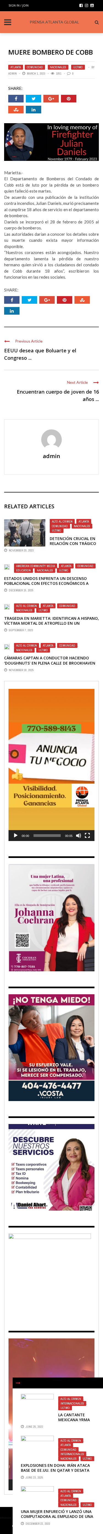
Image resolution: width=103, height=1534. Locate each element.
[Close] (18, 1382)
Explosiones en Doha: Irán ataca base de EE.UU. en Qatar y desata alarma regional (55, 1470)
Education (23, 570)
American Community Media (35, 566)
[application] (51, 765)
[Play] (15, 835)
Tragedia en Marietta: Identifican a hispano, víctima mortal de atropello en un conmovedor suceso (51, 623)
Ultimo (78, 67)
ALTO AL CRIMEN (62, 521)
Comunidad (35, 67)
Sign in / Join (19, 5)
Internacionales (72, 1403)
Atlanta (15, 67)
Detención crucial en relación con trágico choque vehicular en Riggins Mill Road (73, 546)
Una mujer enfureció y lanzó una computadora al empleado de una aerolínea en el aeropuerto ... (57, 1516)
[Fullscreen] (87, 835)
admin (12, 73)
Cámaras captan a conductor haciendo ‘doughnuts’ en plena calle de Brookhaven (49, 660)
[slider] (47, 835)
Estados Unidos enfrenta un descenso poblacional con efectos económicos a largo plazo (46, 583)
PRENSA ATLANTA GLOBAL (54, 22)
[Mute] (78, 835)
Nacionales (58, 67)
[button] (52, 765)
